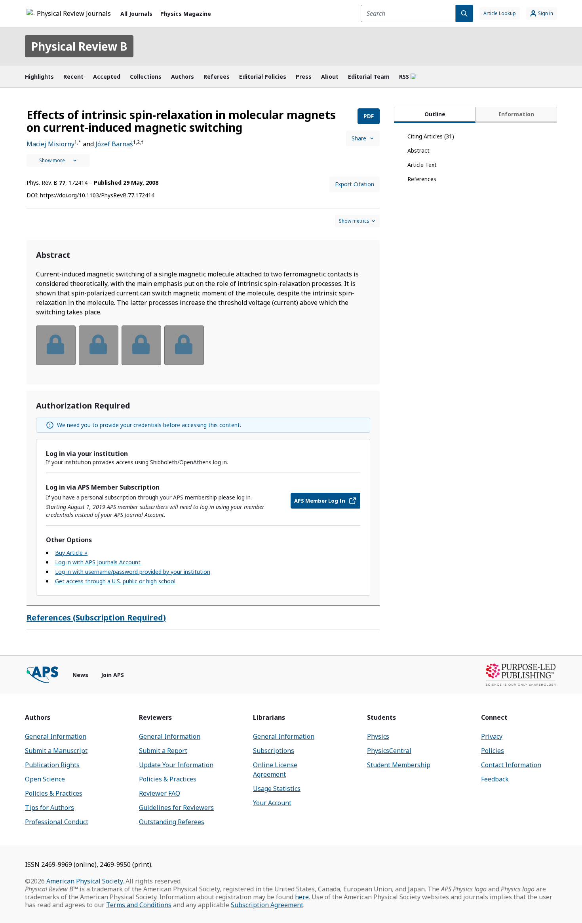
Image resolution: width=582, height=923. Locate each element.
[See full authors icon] (58, 160)
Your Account (272, 802)
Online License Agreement (275, 769)
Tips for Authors (49, 807)
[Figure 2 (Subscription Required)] (98, 345)
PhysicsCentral (389, 750)
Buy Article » (71, 552)
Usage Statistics (277, 788)
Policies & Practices (53, 793)
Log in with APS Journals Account (98, 562)
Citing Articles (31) (430, 136)
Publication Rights (52, 764)
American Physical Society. (85, 881)
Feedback (495, 779)
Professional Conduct (56, 821)
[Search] (464, 13)
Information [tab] (516, 114)
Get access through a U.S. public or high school (115, 581)
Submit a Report (163, 750)
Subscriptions (273, 750)
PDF (368, 116)
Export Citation (354, 184)
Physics (378, 736)
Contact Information (511, 764)
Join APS (112, 675)
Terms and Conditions (138, 904)
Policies (492, 750)
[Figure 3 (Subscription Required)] (141, 345)
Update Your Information (176, 764)
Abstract (418, 150)
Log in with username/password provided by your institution (132, 571)
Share (359, 138)
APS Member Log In (319, 500)
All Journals (136, 13)
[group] (203, 350)
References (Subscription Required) (96, 617)
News (80, 675)
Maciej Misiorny (50, 144)
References (421, 179)
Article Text (422, 164)
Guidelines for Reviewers (176, 807)
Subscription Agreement (267, 904)
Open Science (45, 779)
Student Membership (398, 764)
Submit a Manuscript (56, 750)
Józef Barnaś (114, 144)
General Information (55, 736)
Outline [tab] (434, 114)
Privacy (491, 736)
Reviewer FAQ (159, 793)
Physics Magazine (185, 13)
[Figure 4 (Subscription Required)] (184, 345)
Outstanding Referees (171, 821)
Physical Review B (79, 46)
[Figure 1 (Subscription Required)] (56, 345)
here (302, 897)
